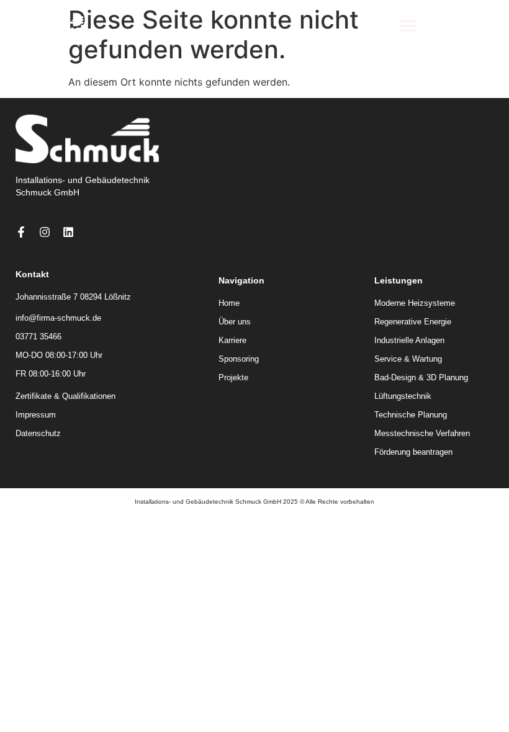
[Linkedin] (68, 232)
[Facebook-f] (21, 232)
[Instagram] (44, 232)
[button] (407, 25)
